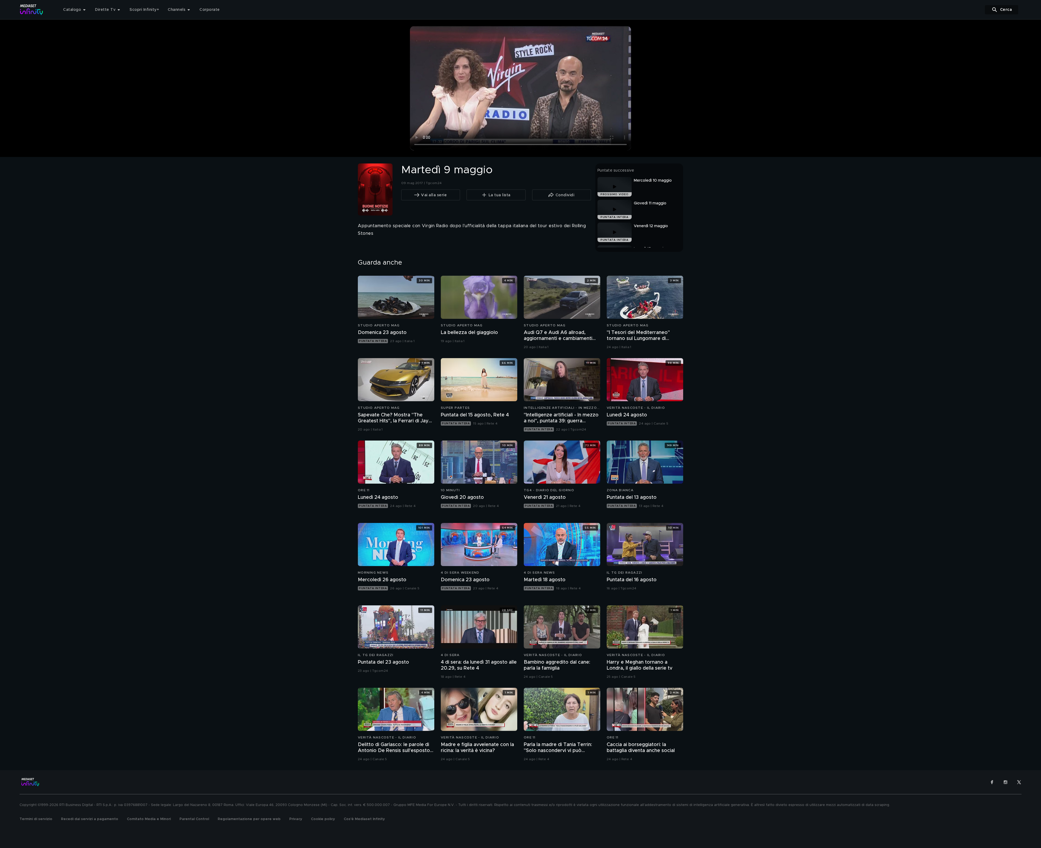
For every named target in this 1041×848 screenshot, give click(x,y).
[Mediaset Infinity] (32, 9)
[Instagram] (1005, 782)
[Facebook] (991, 782)
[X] (1019, 782)
